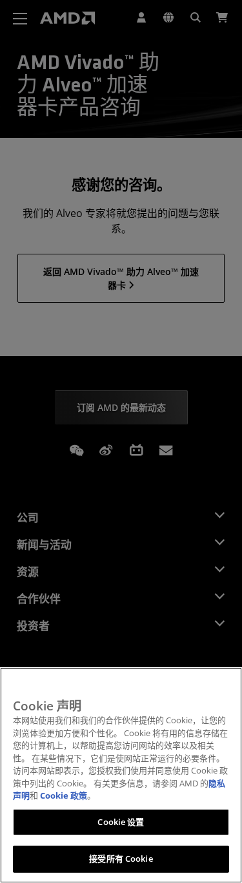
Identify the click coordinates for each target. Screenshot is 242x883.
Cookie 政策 (63, 795)
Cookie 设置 (120, 822)
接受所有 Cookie (120, 858)
